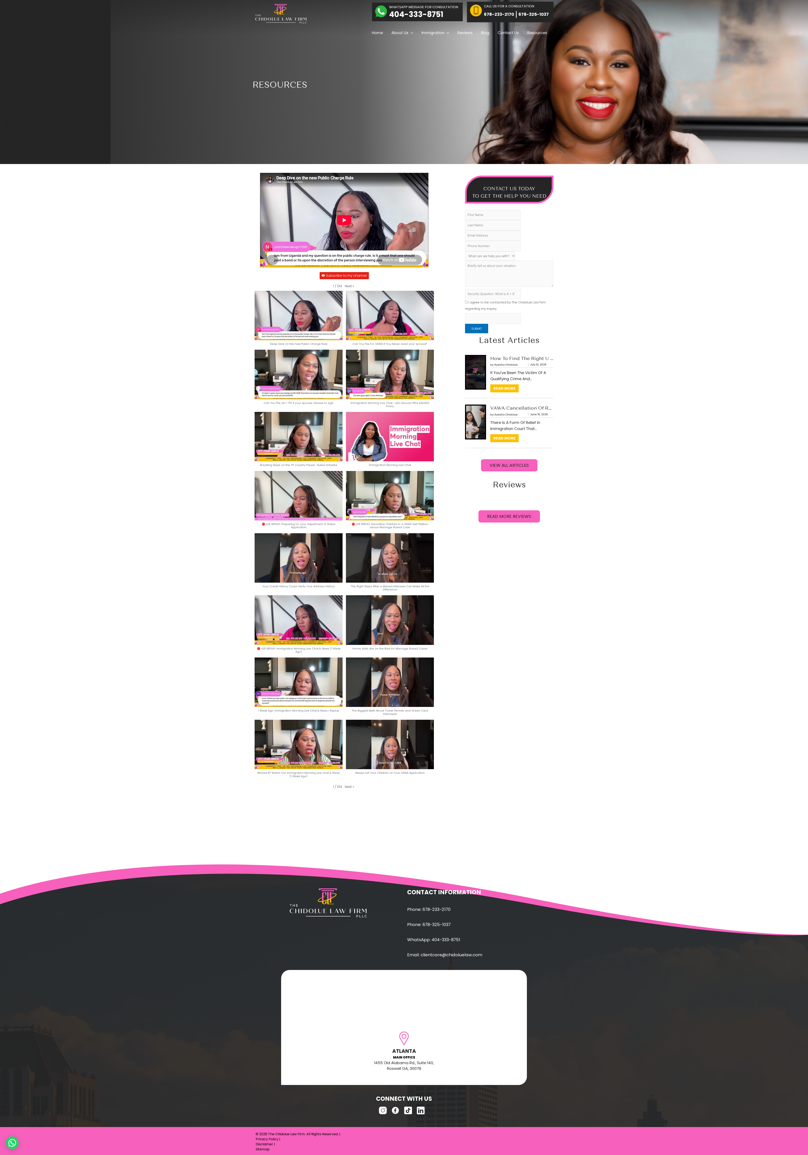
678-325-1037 (533, 14)
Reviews (465, 32)
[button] (410, 33)
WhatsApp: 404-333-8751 (433, 940)
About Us (399, 32)
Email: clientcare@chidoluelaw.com (444, 955)
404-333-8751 (416, 14)
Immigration (432, 32)
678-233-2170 (499, 14)
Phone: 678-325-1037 (429, 924)
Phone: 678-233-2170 (429, 909)
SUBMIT (476, 328)
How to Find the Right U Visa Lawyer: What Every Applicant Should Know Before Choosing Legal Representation (521, 359)
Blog (485, 32)
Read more (506, 388)
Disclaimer (264, 1144)
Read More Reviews (509, 516)
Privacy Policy (267, 1139)
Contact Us (508, 32)
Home (377, 32)
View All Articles (509, 465)
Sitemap (263, 1149)
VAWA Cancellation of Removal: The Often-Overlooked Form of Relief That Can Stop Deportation (521, 408)
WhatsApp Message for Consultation (423, 7)
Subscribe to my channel (346, 275)
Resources (537, 32)
